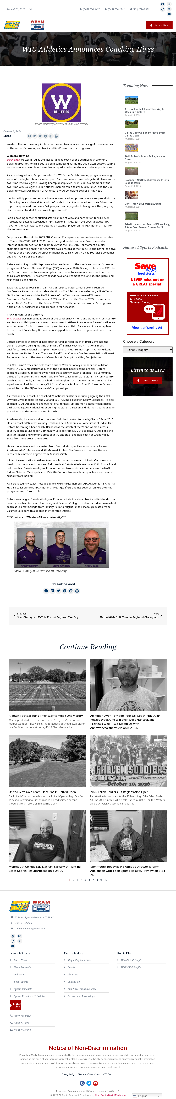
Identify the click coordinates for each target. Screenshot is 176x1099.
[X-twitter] (169, 9)
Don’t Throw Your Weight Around (143, 203)
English (142, 1096)
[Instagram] (169, 4)
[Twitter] (88, 1083)
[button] (31, 9)
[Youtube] (169, 14)
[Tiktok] (162, 9)
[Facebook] (162, 4)
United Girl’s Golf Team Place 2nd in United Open (42, 792)
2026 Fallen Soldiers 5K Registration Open (119, 792)
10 (105, 880)
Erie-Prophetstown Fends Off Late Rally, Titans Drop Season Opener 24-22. (147, 226)
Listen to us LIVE (148, 370)
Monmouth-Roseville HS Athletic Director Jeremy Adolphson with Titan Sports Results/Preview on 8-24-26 (128, 871)
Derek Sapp (13, 159)
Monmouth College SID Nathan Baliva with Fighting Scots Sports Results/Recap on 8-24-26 (45, 869)
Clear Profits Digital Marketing (110, 1095)
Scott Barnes (14, 318)
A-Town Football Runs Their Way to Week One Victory (144, 110)
